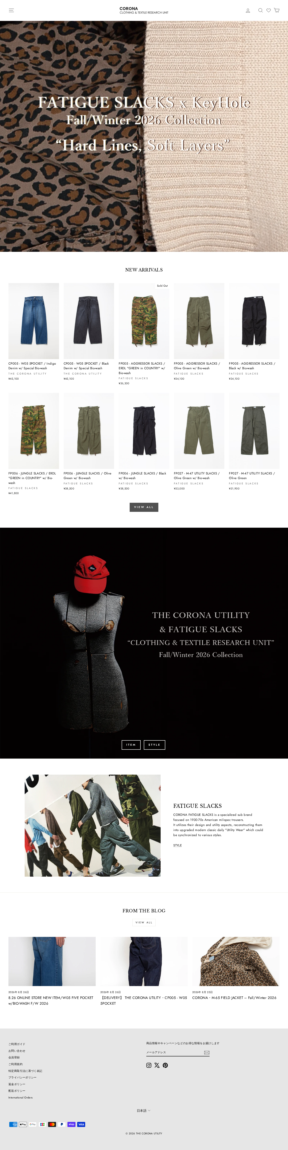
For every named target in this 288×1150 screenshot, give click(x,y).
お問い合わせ (16, 1051)
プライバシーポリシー (22, 1077)
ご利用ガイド (16, 1044)
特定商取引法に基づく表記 (25, 1071)
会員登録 (14, 1057)
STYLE (154, 745)
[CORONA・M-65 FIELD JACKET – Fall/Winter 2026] (236, 961)
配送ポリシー (16, 1091)
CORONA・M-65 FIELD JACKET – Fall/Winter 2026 (234, 997)
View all (144, 507)
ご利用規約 (15, 1064)
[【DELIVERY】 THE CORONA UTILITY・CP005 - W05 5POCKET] (144, 961)
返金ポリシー (16, 1084)
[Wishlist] (268, 10)
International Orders (20, 1097)
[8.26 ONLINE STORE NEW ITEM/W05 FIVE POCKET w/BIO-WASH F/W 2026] (52, 961)
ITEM (131, 745)
